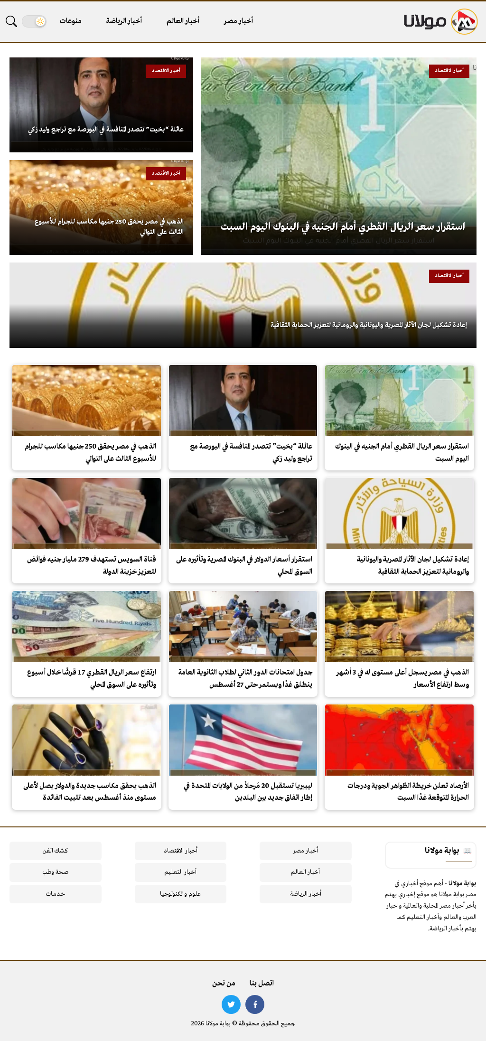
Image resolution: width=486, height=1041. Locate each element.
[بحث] (11, 21)
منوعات (71, 21)
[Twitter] (231, 1004)
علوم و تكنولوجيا (180, 894)
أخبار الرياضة (124, 21)
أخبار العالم (183, 21)
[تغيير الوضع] (34, 21)
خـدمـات (55, 894)
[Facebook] (254, 1004)
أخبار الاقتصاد (180, 851)
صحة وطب (55, 872)
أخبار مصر (238, 21)
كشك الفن (55, 851)
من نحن (223, 983)
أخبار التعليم (180, 872)
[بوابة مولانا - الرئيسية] (440, 21)
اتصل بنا (262, 983)
